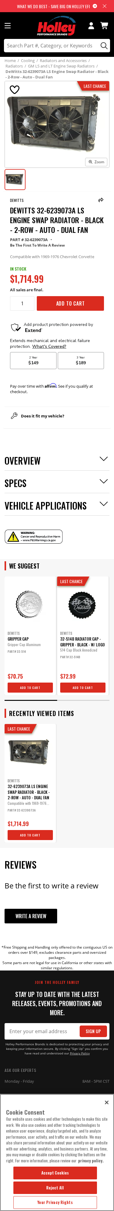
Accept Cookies (55, 1173)
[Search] (103, 45)
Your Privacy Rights (54, 1202)
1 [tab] (31, 700)
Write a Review (31, 916)
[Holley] (57, 26)
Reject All (55, 1188)
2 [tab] (83, 700)
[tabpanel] (30, 635)
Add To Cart (70, 303)
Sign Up (93, 1031)
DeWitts (17, 200)
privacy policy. (91, 1160)
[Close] (106, 1102)
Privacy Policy (80, 1053)
